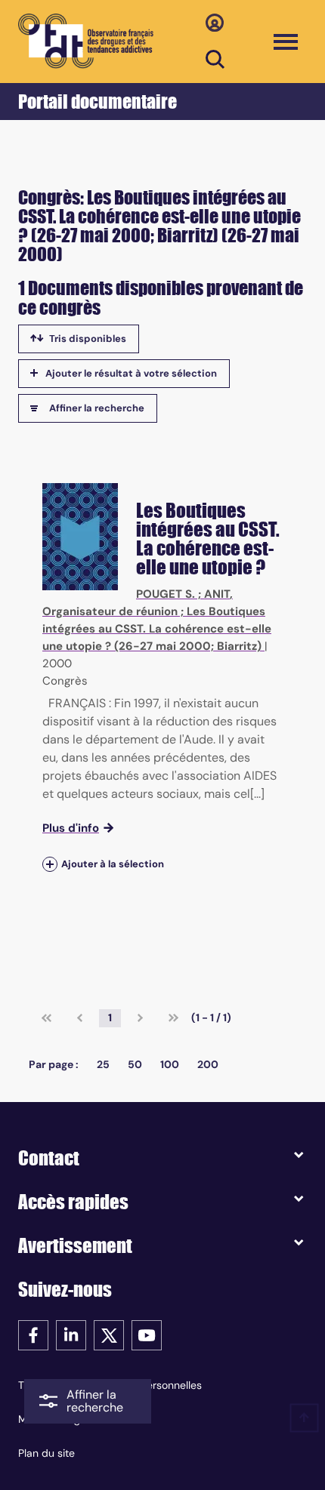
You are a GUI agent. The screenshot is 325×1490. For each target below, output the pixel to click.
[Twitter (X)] (109, 1334)
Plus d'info (70, 828)
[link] (46, 1018)
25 (103, 1064)
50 (135, 1064)
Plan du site (46, 1453)
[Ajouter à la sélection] (49, 864)
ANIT (217, 594)
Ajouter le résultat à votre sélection (131, 373)
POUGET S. (165, 594)
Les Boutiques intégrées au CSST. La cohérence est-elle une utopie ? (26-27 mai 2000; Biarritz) (156, 629)
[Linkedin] (71, 1334)
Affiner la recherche (96, 408)
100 (169, 1064)
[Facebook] (33, 1334)
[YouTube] (147, 1334)
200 (207, 1064)
